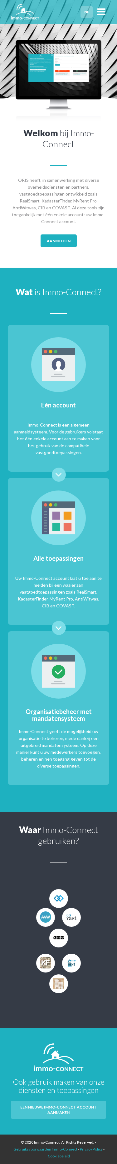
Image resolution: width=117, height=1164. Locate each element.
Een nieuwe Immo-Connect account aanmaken (58, 1110)
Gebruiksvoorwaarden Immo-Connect (45, 1149)
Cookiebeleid (59, 1156)
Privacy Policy (91, 1149)
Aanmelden (59, 241)
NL (86, 11)
